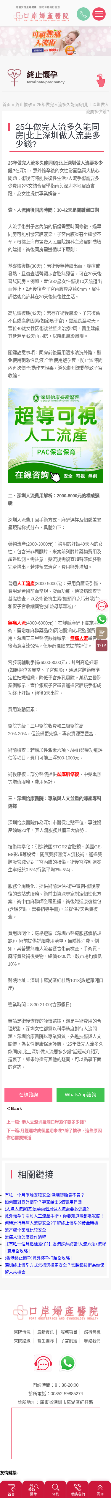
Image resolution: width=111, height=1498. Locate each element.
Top (101, 645)
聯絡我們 (92, 1340)
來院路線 (22, 1340)
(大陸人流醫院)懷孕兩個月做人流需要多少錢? (47, 1208)
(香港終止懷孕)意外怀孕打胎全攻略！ (39, 1258)
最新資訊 (45, 1332)
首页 (6, 104)
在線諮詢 (28, 1094)
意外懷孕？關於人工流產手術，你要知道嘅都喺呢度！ (54, 1216)
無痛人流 (79, 638)
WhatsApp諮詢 (80, 1094)
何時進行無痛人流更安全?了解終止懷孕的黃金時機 (51, 1223)
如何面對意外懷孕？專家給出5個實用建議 (43, 1202)
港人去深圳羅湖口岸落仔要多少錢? (46, 1122)
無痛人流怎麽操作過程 (25, 1237)
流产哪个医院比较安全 (25, 1230)
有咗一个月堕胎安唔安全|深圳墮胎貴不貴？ (45, 1195)
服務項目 (69, 1332)
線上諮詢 (101, 633)
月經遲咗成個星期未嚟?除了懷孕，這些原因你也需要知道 (54, 1134)
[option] (55, 41)
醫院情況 (22, 1332)
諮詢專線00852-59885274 (83, 15)
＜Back (14, 1108)
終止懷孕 (23, 104)
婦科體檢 (92, 1332)
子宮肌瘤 (69, 1340)
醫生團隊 (45, 1340)
